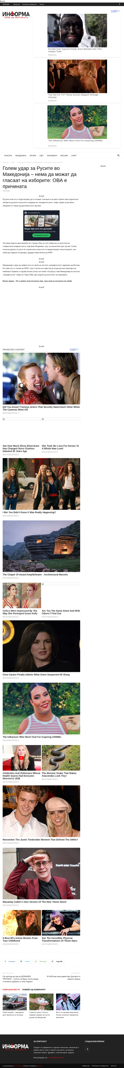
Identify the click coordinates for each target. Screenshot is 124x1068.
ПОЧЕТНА (8, 155)
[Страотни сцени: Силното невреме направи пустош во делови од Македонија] (41, 1002)
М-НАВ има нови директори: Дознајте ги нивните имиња (63, 977)
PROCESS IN (18, 1066)
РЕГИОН (33, 155)
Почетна (6, 162)
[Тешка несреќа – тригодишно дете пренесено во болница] (15, 1002)
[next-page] (42, 1022)
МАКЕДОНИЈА (20, 155)
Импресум (16, 4)
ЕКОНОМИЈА (52, 155)
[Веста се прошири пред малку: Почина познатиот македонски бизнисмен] (68, 1002)
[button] (118, 156)
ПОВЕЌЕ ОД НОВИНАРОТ (34, 989)
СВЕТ (41, 155)
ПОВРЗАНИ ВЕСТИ (11, 989)
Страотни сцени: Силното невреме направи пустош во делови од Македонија (39, 1014)
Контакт (41, 4)
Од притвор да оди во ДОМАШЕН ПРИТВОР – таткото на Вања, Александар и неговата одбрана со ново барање (20, 979)
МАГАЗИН (64, 155)
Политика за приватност (29, 4)
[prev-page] (39, 1022)
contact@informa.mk (56, 1057)
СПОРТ (74, 155)
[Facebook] (119, 4)
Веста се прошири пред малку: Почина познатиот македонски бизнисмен (67, 1014)
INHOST (39, 1066)
